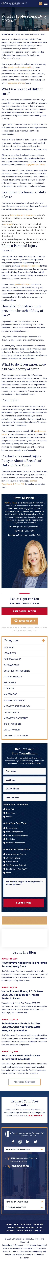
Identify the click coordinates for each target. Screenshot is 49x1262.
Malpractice (10, 694)
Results (30, 1227)
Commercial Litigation (16, 735)
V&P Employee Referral (16, 865)
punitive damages (22, 284)
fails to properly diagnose (22, 215)
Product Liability (13, 677)
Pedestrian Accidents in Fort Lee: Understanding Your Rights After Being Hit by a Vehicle (21, 1027)
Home (4, 34)
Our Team (38, 1224)
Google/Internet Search (16, 854)
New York (10, 809)
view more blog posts (24, 1082)
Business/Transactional (15, 843)
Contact (38, 1230)
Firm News (9, 647)
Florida (9, 816)
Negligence (10, 682)
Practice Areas (22, 1224)
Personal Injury (12, 659)
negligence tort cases (35, 164)
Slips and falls (11, 665)
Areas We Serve (16, 1227)
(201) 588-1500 (20, 1166)
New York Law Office (17, 1202)
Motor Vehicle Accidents (17, 706)
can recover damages (30, 266)
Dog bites (9, 688)
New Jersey (11, 813)
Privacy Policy (24, 1230)
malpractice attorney (16, 83)
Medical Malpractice (14, 832)
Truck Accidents (12, 724)
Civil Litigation (12, 730)
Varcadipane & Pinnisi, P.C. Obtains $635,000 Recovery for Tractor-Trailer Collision (22, 995)
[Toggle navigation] (45, 3)
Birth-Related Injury (15, 700)
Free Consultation (24, 611)
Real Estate (10, 839)
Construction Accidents (17, 671)
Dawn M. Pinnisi (11, 503)
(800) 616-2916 (40, 3)
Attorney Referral (13, 858)
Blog (11, 34)
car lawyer (8, 224)
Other (8, 873)
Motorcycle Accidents (16, 718)
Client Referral (12, 861)
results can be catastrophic (20, 67)
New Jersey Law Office (18, 1149)
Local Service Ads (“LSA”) (17, 869)
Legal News (10, 653)
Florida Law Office (16, 1207)
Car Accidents (11, 712)
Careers (10, 1230)
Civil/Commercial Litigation (17, 835)
